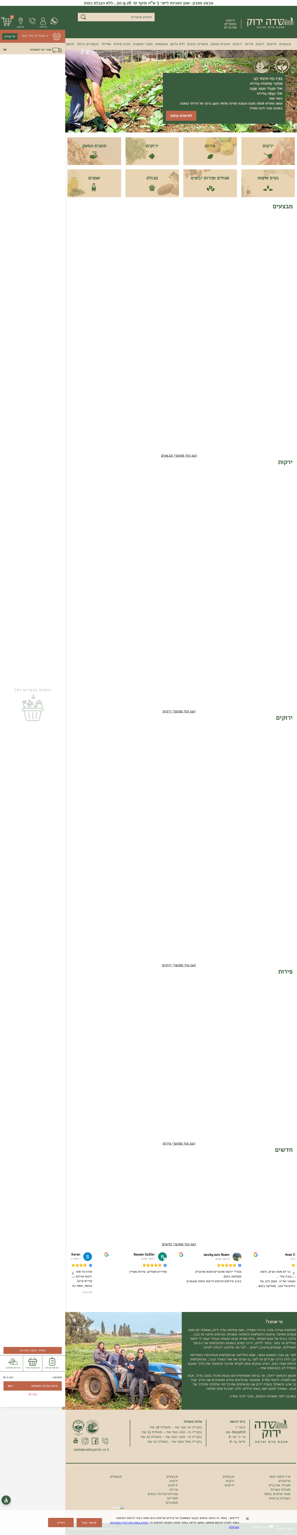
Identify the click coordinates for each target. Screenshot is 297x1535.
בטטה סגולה (252, 671)
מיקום (20, 27)
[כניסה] (41, 23)
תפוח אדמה (140, 671)
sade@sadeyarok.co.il (91, 1449)
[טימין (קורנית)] (250, 900)
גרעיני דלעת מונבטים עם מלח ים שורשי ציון (194, 1205)
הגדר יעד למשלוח (41, 50)
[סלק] (165, 567)
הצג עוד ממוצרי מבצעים (179, 455)
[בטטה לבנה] (278, 644)
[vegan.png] (93, 1426)
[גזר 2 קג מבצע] (193, 311)
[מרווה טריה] (79, 823)
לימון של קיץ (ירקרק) (81, 1027)
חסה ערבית (282, 771)
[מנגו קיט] (221, 1077)
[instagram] (85, 1441)
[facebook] (95, 1441)
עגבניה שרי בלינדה (282, 517)
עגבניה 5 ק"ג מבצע (195, 262)
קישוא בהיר (168, 671)
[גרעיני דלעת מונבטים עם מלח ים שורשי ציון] (193, 1177)
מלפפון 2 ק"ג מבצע (252, 339)
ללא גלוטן (177, 43)
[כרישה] (278, 567)
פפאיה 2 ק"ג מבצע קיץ (82, 262)
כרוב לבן (226, 593)
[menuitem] (285, 44)
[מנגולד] (278, 823)
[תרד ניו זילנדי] (250, 823)
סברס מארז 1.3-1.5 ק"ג (196, 1027)
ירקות (260, 43)
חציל (229, 671)
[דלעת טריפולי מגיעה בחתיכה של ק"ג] (165, 490)
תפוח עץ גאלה (251, 1103)
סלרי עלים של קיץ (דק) (81, 773)
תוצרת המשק (220, 43)
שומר (115, 593)
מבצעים (285, 43)
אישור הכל (89, 1522)
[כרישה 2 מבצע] (136, 311)
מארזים (172, 1498)
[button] (18, 22)
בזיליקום (170, 849)
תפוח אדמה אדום (111, 672)
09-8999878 (29, 21)
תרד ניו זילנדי (251, 849)
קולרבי (86, 593)
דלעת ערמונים (138, 516)
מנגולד (285, 849)
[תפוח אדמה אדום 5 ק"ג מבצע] (193, 389)
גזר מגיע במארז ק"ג (83, 517)
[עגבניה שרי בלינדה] (278, 490)
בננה (115, 1025)
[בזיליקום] (165, 823)
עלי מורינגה (253, 771)
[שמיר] (193, 745)
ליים (287, 1025)
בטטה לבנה (282, 671)
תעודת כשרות (280, 1489)
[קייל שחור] (108, 745)
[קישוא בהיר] (165, 644)
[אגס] (136, 999)
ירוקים (237, 43)
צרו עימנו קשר (279, 1476)
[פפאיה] (79, 234)
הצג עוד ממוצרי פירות (179, 1143)
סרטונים (284, 1481)
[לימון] (79, 999)
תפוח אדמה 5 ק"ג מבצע (224, 417)
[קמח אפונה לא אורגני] (108, 234)
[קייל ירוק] (136, 745)
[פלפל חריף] (193, 567)
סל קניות (9, 36)
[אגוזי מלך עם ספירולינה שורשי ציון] (250, 1177)
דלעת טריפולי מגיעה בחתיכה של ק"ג (166, 517)
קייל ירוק (141, 771)
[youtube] (75, 1440)
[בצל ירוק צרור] (193, 823)
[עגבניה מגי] (221, 490)
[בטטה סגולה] (250, 644)
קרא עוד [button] (135, 1292)
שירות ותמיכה (13, 1367)
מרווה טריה (83, 849)
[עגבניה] (250, 490)
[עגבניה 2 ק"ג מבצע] (165, 234)
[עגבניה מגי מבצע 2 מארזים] (136, 234)
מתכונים (172, 1502)
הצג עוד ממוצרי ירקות (179, 711)
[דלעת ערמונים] (136, 490)
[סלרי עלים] (79, 745)
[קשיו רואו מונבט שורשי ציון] (278, 234)
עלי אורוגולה (139, 849)
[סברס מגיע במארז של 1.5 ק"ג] (193, 999)
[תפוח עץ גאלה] (250, 1077)
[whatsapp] (52, 21)
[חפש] (83, 17)
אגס (145, 1025)
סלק (173, 593)
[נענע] (108, 823)
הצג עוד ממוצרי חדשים (179, 1244)
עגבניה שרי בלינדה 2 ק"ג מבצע (252, 262)
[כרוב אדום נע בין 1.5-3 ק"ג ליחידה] (250, 567)
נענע (115, 849)
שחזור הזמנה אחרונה (33, 1350)
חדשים (272, 43)
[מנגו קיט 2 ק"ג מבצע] (278, 389)
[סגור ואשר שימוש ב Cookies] (247, 1519)
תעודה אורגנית (279, 1485)
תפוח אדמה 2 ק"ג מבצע (252, 417)
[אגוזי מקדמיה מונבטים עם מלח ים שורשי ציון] (221, 1177)
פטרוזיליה (169, 771)
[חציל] (221, 644)
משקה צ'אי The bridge (279, 1205)
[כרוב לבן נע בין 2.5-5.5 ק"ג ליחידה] (221, 567)
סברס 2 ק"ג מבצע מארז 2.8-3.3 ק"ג (224, 262)
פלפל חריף (197, 593)
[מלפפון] (193, 490)
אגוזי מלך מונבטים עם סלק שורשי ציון (165, 1205)
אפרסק (228, 1025)
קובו (287, 1103)
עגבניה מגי (225, 516)
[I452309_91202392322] (250, 745)
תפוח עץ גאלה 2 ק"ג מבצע (109, 339)
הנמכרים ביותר (88, 43)
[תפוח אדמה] (136, 644)
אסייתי (106, 43)
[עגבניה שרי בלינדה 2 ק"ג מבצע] (250, 234)
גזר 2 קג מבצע (193, 337)
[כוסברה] (221, 745)
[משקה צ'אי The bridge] (278, 1177)
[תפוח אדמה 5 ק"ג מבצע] (221, 389)
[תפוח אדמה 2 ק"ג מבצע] (250, 389)
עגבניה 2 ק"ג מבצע (166, 262)
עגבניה (256, 516)
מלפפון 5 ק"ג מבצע (224, 339)
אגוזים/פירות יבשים (163, 1494)
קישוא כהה (197, 671)
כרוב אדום (254, 593)
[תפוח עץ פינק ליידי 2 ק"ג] (79, 311)
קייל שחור (112, 771)
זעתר (286, 926)
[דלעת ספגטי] (108, 490)
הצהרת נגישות (279, 1498)
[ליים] (278, 999)
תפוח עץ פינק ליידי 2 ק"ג (81, 339)
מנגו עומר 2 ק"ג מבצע (281, 417)
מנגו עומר (226, 1103)
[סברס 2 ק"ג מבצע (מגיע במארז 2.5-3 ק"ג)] (221, 234)
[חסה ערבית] (278, 745)
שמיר (200, 771)
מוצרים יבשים (197, 43)
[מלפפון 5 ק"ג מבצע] (221, 311)
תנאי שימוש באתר (277, 1494)
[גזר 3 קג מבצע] (165, 311)
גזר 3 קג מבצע (165, 337)
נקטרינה (255, 1025)
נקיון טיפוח (121, 43)
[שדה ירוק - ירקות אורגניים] (271, 1431)
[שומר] (108, 567)
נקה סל (32, 1394)
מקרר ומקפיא (143, 43)
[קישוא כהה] (193, 644)
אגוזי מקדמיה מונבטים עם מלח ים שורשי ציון (223, 1205)
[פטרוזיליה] (165, 745)
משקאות (161, 43)
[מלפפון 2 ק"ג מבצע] (250, 311)
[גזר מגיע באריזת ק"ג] (79, 490)
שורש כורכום (139, 593)
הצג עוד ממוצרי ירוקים (179, 965)
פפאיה (172, 1025)
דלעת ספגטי (110, 516)
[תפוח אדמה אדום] (108, 644)
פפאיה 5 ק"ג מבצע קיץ (281, 339)
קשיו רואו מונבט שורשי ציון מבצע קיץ (280, 262)
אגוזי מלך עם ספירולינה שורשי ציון (252, 1205)
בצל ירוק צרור (194, 849)
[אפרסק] (221, 999)
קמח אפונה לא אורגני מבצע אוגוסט (109, 262)
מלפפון (199, 516)
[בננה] (108, 999)
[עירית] (221, 823)
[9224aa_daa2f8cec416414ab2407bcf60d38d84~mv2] (165, 1177)
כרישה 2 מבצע (137, 337)
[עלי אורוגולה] (136, 823)
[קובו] (278, 1077)
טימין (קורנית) (251, 926)
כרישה (285, 593)
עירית (229, 849)
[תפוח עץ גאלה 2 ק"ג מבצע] (108, 311)
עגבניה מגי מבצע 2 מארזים (137, 262)
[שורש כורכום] (136, 567)
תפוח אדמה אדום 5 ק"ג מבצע (196, 417)
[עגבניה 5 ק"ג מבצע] (193, 234)
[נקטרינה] (250, 999)
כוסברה (228, 771)
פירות (249, 43)
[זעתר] (278, 900)
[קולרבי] (79, 567)
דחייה (61, 1522)
